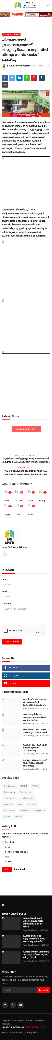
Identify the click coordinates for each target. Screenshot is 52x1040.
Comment (6, 603)
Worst (8, 862)
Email (5, 591)
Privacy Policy (32, 1032)
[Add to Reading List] (5, 85)
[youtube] (20, 1005)
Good (7, 847)
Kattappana (9, 792)
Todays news (27, 798)
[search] (48, 5)
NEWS (35, 786)
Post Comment (12, 641)
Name (5, 579)
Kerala (7, 817)
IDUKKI (23, 786)
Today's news (10, 798)
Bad (7, 857)
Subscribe (43, 990)
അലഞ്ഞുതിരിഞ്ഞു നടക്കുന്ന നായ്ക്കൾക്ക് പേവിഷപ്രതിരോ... (34, 717)
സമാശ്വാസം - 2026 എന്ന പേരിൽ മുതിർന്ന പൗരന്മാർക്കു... (35, 748)
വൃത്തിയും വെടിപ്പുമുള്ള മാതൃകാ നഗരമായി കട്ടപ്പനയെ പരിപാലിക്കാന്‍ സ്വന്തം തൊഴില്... (26, 460)
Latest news (25, 792)
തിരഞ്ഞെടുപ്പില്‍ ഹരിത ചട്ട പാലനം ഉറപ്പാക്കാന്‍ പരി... (36, 731)
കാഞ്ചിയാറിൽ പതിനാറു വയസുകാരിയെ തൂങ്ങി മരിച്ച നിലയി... (36, 955)
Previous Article (28, 456)
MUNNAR (23, 811)
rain (20, 804)
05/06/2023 (8, 804)
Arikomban (9, 811)
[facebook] (5, 1005)
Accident (19, 817)
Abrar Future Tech (35, 1027)
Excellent (9, 842)
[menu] (3, 5)
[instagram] (13, 1005)
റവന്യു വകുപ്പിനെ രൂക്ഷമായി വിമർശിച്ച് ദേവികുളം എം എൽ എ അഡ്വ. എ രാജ (26, 473)
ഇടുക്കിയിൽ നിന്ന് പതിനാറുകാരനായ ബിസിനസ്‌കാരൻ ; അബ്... (33, 922)
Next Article (24, 468)
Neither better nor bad (16, 852)
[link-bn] (26, 177)
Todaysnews (39, 811)
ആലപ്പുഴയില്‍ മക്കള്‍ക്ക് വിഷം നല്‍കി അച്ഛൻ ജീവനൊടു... (35, 763)
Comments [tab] (8, 570)
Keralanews (9, 786)
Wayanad (31, 804)
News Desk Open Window (14, 547)
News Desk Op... (29, 708)
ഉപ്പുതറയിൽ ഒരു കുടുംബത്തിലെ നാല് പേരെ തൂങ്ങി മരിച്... (34, 939)
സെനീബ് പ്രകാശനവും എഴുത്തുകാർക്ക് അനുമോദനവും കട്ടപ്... (34, 702)
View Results (20, 869)
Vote (7, 869)
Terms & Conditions (12, 1032)
